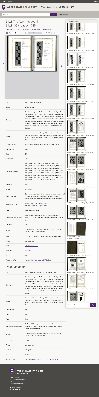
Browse (10, 1)
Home (4, 1)
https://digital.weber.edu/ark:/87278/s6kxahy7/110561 (41, 359)
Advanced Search (64, 14)
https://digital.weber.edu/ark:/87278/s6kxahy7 (39, 260)
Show (27, 340)
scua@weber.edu (16, 387)
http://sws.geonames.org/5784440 (36, 205)
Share (18, 29)
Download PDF (10, 29)
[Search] (53, 14)
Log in (96, 1)
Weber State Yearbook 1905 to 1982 (57, 7)
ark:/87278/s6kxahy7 (31, 246)
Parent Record (46, 29)
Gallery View (36, 29)
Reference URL (26, 29)
